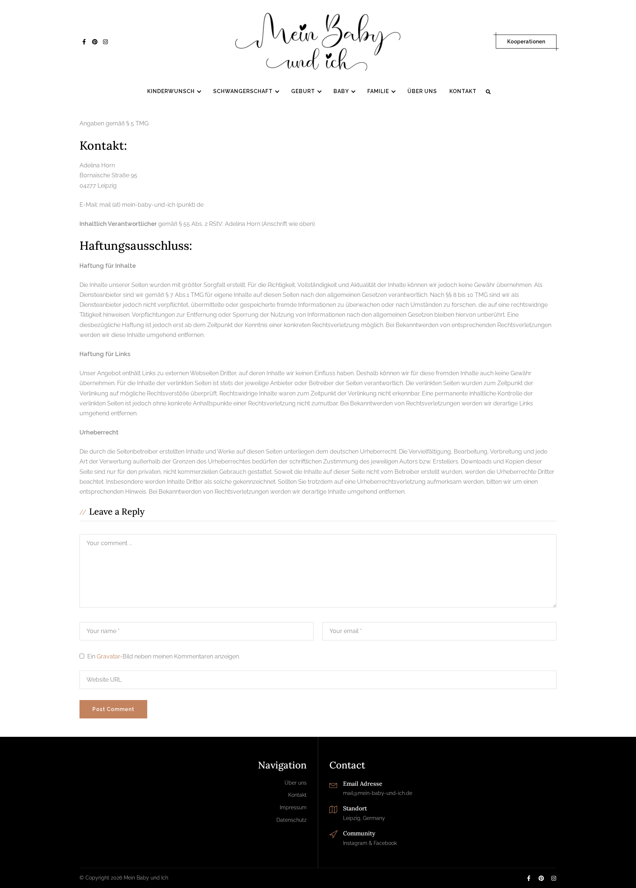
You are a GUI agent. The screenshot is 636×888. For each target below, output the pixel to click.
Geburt (303, 91)
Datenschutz (291, 820)
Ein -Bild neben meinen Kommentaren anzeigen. (163, 656)
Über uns (422, 91)
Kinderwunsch (171, 91)
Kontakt (463, 91)
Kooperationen (526, 42)
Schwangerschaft (243, 91)
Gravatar (108, 656)
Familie (378, 91)
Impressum (293, 807)
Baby (341, 91)
